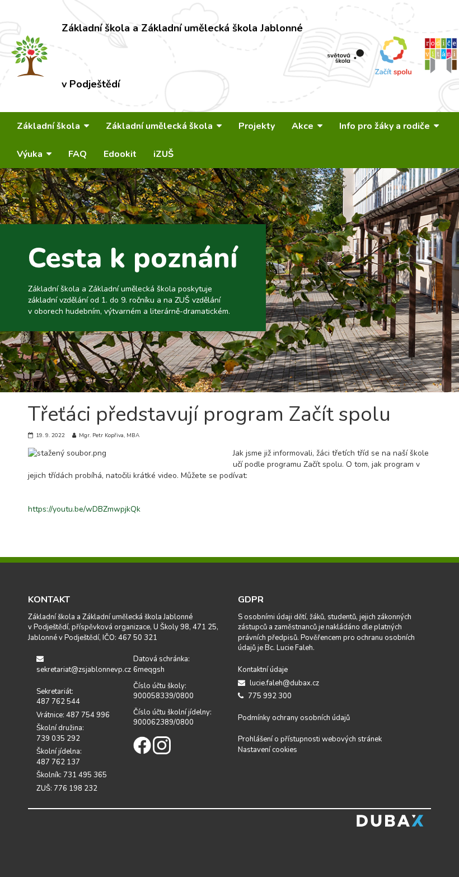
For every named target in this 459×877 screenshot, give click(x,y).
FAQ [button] (77, 154)
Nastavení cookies (267, 750)
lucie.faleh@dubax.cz (283, 683)
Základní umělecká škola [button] (160, 126)
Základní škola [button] (49, 126)
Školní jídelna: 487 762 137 (59, 756)
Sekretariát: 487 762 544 (58, 696)
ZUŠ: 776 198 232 (66, 788)
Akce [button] (304, 126)
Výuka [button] (31, 154)
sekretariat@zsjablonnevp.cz (76, 670)
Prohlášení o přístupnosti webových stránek (310, 739)
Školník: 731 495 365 (71, 775)
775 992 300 (269, 696)
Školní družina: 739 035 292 (60, 733)
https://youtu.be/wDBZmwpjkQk (84, 509)
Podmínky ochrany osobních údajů (294, 718)
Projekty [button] (256, 126)
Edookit (120, 154)
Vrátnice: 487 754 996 (73, 715)
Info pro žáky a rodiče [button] (385, 126)
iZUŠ (163, 154)
